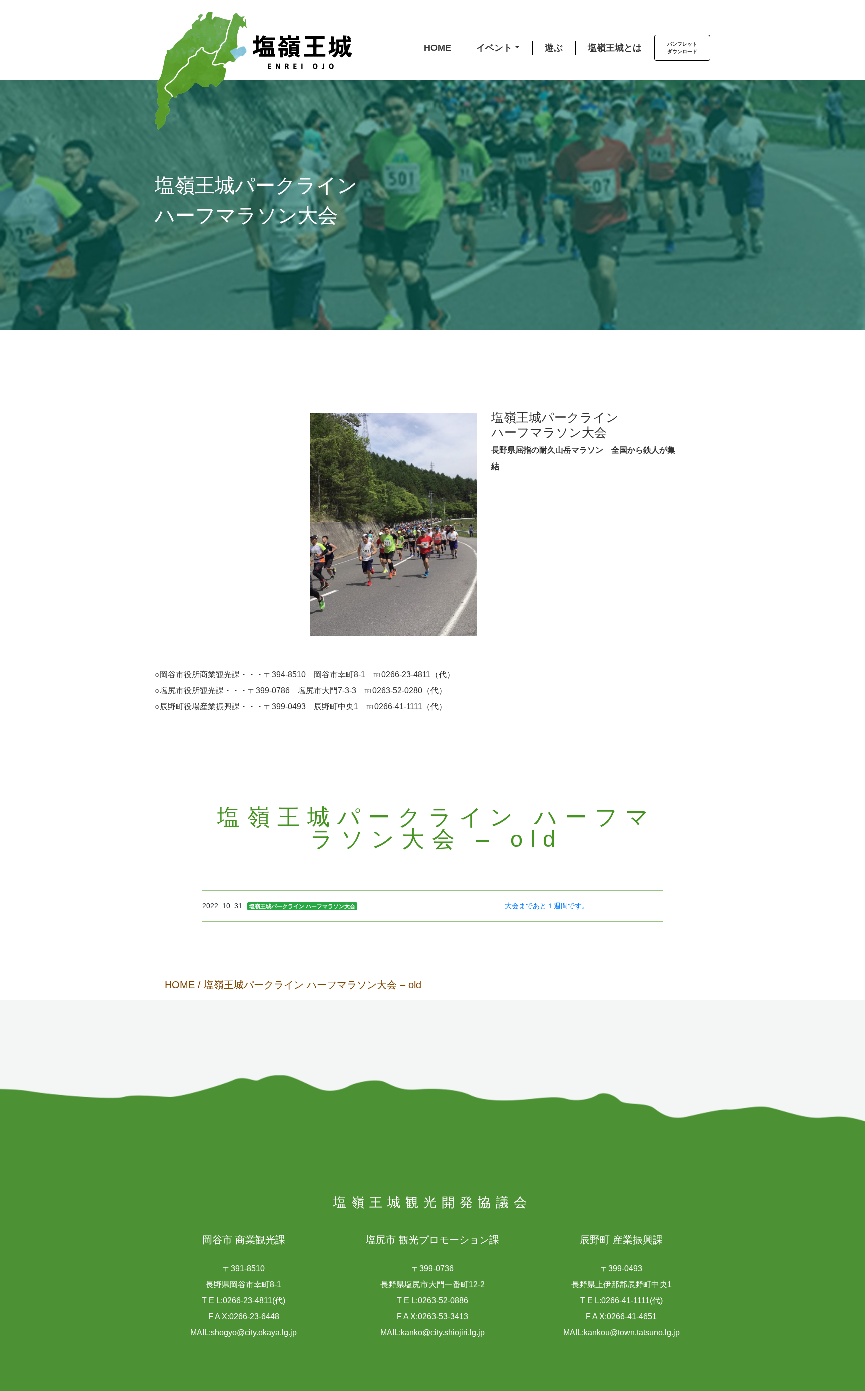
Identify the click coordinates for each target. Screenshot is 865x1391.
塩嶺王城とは (615, 48)
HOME (437, 48)
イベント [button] (494, 48)
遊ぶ (554, 48)
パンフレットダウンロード (682, 47)
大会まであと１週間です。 (547, 906)
